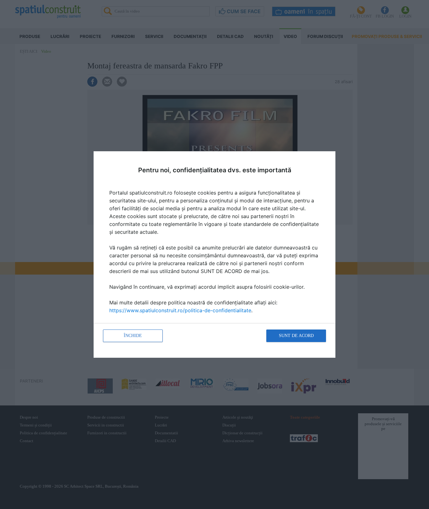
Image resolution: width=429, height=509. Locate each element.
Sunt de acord (296, 335)
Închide (133, 335)
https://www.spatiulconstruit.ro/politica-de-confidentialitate (180, 310)
